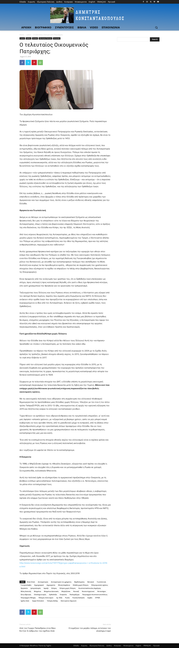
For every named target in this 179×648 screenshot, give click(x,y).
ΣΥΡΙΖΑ (97, 598)
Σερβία (89, 598)
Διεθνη (28, 38)
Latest (28, 34)
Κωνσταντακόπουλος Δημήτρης (89, 588)
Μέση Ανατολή (26, 591)
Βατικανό (90, 582)
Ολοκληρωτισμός (40, 594)
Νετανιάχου (101, 591)
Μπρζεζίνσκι (65, 591)
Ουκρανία (63, 594)
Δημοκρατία (51, 585)
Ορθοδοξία (53, 594)
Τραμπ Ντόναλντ (38, 601)
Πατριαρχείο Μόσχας (28, 598)
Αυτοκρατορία (43, 582)
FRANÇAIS (147, 645)
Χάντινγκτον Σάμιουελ (68, 601)
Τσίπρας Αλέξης (52, 601)
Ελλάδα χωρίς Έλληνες (80, 585)
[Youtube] (157, 1)
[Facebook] (143, 1)
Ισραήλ (46, 588)
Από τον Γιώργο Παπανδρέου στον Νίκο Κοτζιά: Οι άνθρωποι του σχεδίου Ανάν (38, 629)
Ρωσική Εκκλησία (78, 598)
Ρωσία (67, 598)
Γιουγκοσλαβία (26, 585)
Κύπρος (54, 588)
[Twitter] (150, 1)
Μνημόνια (37, 591)
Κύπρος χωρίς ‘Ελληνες (68, 588)
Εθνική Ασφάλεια (64, 585)
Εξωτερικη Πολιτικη (45, 38)
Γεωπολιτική (101, 582)
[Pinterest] (34, 62)
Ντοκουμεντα (128, 645)
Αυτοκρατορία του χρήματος (61, 582)
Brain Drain (31, 582)
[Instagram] (147, 1)
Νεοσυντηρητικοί (88, 591)
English (138, 645)
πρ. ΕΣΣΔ (59, 598)
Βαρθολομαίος (79, 582)
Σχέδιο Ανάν (25, 601)
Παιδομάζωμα (74, 594)
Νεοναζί (76, 591)
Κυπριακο (57, 38)
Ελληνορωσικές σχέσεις (99, 585)
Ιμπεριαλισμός (36, 588)
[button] (156, 27)
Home (22, 34)
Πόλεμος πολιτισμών (46, 598)
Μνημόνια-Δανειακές (51, 591)
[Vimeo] (154, 1)
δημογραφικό (39, 585)
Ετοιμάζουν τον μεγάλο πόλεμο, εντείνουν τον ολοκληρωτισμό (90, 629)
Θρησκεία (24, 588)
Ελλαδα (35, 38)
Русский (156, 645)
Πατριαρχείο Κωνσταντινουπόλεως (94, 594)
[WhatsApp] (40, 62)
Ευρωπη (84, 645)
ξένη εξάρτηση (26, 594)
